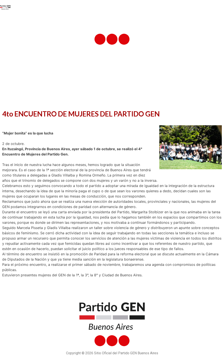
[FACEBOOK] (99, 39)
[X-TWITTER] (112, 39)
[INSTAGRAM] (124, 39)
